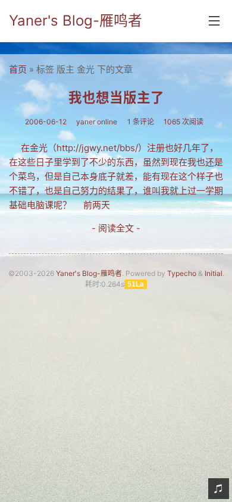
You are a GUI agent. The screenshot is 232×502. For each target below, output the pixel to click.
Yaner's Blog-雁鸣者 (75, 20)
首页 (18, 69)
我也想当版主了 (116, 97)
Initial (213, 273)
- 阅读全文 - (116, 228)
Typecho (181, 273)
